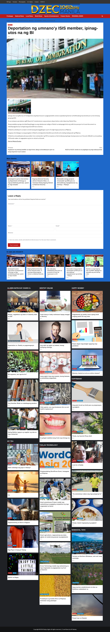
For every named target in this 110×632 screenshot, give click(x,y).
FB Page (9, 2)
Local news (23, 310)
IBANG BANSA (51, 264)
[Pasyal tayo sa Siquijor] (87, 605)
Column (36, 2)
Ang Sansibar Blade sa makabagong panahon (22, 403)
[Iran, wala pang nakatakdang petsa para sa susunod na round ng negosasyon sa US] (55, 261)
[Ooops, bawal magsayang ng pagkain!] (87, 510)
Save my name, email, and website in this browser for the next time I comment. (33, 240)
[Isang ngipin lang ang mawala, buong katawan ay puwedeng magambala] (55, 363)
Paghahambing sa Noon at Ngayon (19, 522)
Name (10, 226)
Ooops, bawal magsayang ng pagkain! (84, 523)
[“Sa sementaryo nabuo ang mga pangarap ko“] (87, 481)
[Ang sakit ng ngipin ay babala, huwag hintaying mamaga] (55, 332)
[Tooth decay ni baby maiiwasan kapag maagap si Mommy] (55, 301)
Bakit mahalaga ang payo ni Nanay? (19, 467)
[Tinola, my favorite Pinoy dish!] (87, 423)
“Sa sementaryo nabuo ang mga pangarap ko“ (87, 494)
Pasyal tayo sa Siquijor (79, 618)
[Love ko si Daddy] (87, 452)
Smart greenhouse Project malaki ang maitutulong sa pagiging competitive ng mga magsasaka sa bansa (54, 504)
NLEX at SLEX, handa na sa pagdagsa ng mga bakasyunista (83, 148)
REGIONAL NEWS (77, 16)
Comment (11, 203)
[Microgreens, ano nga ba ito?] (23, 361)
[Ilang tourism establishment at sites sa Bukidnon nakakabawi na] (87, 574)
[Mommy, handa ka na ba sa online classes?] (87, 360)
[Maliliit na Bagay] (23, 564)
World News (38, 16)
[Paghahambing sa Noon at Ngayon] (23, 509)
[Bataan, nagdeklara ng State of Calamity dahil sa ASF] (23, 301)
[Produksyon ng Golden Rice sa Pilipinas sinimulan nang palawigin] (55, 586)
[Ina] (23, 482)
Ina (9, 495)
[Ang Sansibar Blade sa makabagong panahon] (23, 390)
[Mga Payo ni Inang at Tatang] (23, 537)
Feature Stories (65, 16)
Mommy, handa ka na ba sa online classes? (86, 373)
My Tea (14, 463)
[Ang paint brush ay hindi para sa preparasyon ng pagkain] (87, 392)
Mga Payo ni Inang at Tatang (17, 550)
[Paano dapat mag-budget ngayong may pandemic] (87, 331)
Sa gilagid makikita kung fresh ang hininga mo (55, 438)
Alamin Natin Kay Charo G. (14, 310)
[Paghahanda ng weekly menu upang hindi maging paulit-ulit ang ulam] (87, 301)
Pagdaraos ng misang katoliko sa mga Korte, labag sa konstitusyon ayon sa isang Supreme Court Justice (31, 149)
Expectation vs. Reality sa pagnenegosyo (21, 345)
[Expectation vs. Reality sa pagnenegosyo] (23, 332)
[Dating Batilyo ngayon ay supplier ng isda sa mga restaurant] (23, 419)
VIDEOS (42, 2)
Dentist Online (48, 310)
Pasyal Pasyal (76, 551)
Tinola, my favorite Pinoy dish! (82, 436)
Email (58, 226)
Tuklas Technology (49, 466)
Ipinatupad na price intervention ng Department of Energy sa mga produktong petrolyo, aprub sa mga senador (15, 272)
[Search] (102, 16)
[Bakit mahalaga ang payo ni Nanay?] (23, 454)
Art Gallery (30, 2)
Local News (29, 16)
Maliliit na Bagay (13, 577)
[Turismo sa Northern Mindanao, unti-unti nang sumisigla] (87, 543)
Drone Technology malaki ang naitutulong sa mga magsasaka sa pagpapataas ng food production (54, 568)
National (10, 24)
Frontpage (10, 16)
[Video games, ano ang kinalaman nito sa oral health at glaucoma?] (55, 394)
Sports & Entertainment (51, 16)
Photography (22, 2)
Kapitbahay (80, 400)
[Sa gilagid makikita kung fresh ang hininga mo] (55, 425)
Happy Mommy (81, 310)
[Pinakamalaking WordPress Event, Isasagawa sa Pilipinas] (55, 458)
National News (19, 16)
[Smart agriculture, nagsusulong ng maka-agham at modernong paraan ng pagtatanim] (55, 522)
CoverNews (65, 629)
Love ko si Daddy (77, 465)
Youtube (15, 2)
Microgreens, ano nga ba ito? (17, 374)
